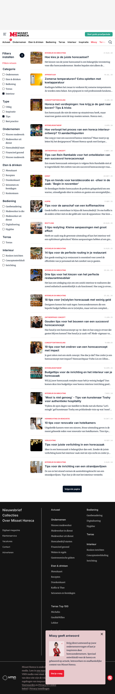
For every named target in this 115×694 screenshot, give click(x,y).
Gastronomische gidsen (63, 557)
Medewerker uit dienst (62, 536)
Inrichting (92, 560)
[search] (110, 42)
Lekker (54, 622)
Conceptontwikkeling (97, 555)
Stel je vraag (56, 673)
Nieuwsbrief (12, 510)
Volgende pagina (72, 489)
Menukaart (56, 571)
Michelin (55, 612)
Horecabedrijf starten (61, 541)
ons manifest (43, 670)
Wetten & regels (58, 552)
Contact (6, 547)
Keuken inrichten (95, 550)
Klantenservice (9, 535)
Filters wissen (9, 63)
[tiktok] (110, 678)
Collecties (10, 515)
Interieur (91, 544)
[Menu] (4, 34)
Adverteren (7, 552)
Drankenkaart (58, 582)
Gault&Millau (58, 617)
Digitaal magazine (11, 530)
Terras (90, 534)
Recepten (55, 577)
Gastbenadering (94, 515)
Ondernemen (58, 519)
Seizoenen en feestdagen (63, 593)
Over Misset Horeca (18, 520)
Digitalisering (94, 520)
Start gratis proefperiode (98, 34)
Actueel (55, 509)
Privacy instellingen (39, 688)
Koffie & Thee (58, 587)
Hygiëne (91, 526)
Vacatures (7, 541)
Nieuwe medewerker (61, 525)
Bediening (92, 509)
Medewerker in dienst (62, 530)
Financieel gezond (60, 547)
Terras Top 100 (59, 606)
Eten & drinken (59, 565)
